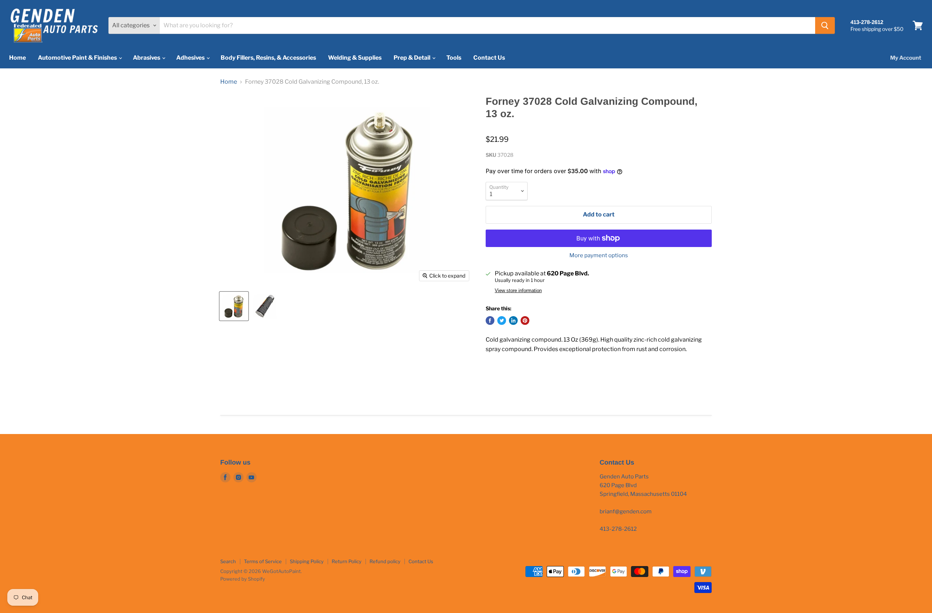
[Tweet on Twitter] (501, 320)
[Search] (825, 25)
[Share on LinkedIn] (513, 320)
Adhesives (191, 57)
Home (17, 57)
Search (228, 561)
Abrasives (147, 57)
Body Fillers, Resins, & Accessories (268, 57)
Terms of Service (263, 561)
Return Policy (347, 561)
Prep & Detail (412, 57)
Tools (453, 57)
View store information (518, 290)
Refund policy (385, 561)
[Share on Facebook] (490, 320)
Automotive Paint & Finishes (78, 57)
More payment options (598, 255)
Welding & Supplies (355, 57)
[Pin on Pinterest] (525, 320)
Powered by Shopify (242, 579)
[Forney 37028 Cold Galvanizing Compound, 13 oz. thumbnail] (234, 306)
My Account (905, 58)
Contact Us (489, 57)
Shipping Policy (307, 561)
